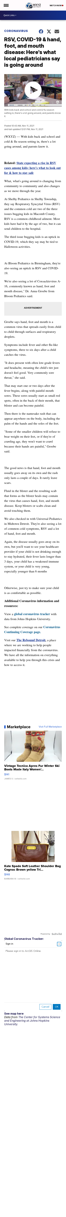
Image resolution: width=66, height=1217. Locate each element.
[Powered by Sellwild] (57, 934)
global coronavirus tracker (32, 614)
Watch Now (56, 5)
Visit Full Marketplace (50, 727)
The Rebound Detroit (30, 640)
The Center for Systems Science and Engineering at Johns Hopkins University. (32, 1020)
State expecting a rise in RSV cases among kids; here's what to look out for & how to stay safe (32, 168)
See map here (14, 1013)
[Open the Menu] (6, 5)
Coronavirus (16, 31)
